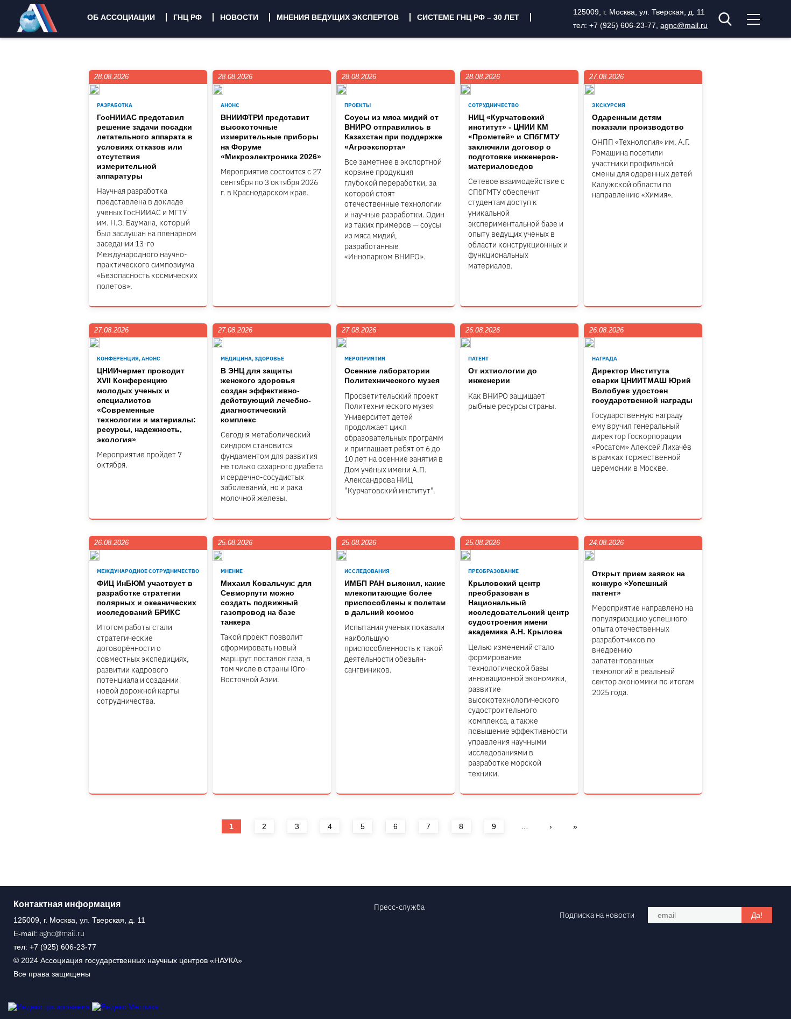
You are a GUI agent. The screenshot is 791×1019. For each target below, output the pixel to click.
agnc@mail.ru (684, 25)
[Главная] (45, 29)
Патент (478, 358)
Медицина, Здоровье (252, 358)
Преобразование (493, 571)
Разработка (114, 105)
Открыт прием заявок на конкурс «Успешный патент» (638, 583)
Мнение (232, 571)
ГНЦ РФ (187, 17)
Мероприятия (364, 358)
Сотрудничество (493, 105)
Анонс (230, 105)
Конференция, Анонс (128, 358)
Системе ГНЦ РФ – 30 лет (468, 17)
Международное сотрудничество (148, 571)
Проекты (357, 105)
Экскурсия (608, 105)
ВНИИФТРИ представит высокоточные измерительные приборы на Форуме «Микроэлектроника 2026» (271, 137)
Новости (239, 17)
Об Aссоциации (121, 17)
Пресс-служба (399, 907)
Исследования (367, 571)
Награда (604, 358)
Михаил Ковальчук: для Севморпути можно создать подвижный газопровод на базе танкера (266, 603)
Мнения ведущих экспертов (338, 17)
